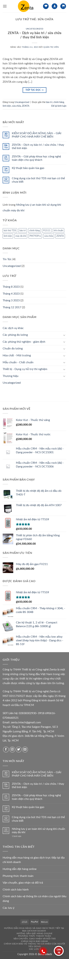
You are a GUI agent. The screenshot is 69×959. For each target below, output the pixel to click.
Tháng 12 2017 (12, 307)
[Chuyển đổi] (64, 335)
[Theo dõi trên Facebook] (6, 749)
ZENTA (25, 106)
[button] (5, 6)
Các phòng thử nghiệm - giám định (24, 341)
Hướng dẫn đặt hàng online (19, 869)
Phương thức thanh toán (18, 876)
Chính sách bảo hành (16, 889)
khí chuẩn (58, 230)
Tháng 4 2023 (11, 293)
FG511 (46, 230)
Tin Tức (7, 259)
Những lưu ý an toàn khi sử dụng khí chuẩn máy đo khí (38, 831)
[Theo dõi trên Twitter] (19, 749)
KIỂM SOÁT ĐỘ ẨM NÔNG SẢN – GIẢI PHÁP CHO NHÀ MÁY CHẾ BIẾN (36, 135)
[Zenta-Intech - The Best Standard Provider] (25, 6)
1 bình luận (19, 836)
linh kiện (7, 106)
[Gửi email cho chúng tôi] (25, 749)
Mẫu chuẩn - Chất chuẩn (18, 362)
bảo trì (49, 102)
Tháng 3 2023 (11, 300)
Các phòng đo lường (15, 334)
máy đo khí (20, 236)
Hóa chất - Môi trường (17, 355)
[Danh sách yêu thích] (46, 6)
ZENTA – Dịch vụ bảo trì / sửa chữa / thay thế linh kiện (38, 146)
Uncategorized (34, 29)
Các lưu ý (8, 907)
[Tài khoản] (54, 6)
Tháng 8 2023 (11, 286)
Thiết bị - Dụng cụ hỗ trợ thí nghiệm (25, 369)
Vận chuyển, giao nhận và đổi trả (23, 882)
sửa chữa (16, 106)
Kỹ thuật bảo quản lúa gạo (28, 168)
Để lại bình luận (58, 106)
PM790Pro (35, 236)
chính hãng (58, 102)
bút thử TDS (10, 230)
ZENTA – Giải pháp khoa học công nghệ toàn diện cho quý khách (36, 158)
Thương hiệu (10, 376)
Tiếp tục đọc (34, 90)
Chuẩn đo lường (13, 348)
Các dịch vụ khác (13, 328)
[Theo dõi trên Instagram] (12, 749)
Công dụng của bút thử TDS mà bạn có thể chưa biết (38, 180)
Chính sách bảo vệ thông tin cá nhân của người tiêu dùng (34, 898)
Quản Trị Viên (51, 47)
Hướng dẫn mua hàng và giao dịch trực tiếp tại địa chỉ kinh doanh (34, 860)
